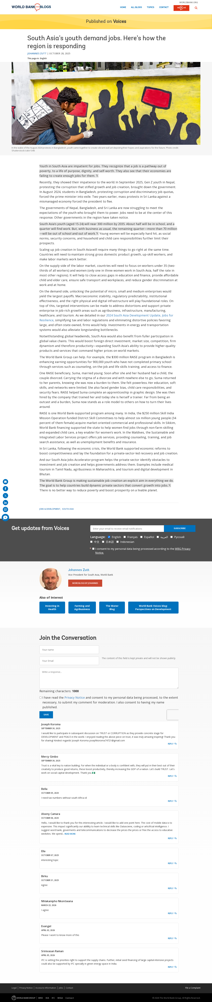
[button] (196, 7)
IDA (47, 998)
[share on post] (5, 495)
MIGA (60, 998)
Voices (119, 21)
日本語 (110, 542)
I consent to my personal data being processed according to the (142, 551)
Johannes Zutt (37, 53)
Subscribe (180, 528)
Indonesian (127, 542)
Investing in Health (52, 607)
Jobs (61, 987)
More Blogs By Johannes (85, 583)
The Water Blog (112, 607)
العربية (164, 537)
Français (132, 537)
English (43, 58)
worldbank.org (188, 2)
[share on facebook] (5, 488)
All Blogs (136, 7)
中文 (96, 542)
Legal (14, 987)
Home (123, 7)
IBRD (40, 998)
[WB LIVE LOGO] (181, 8)
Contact (164, 7)
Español (149, 537)
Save (46, 715)
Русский (179, 537)
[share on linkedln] (5, 502)
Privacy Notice (74, 697)
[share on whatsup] (5, 509)
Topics (150, 7)
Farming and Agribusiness (82, 607)
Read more (70, 833)
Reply (170, 743)
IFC (53, 998)
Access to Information (45, 987)
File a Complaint (192, 987)
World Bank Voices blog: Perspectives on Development (153, 607)
